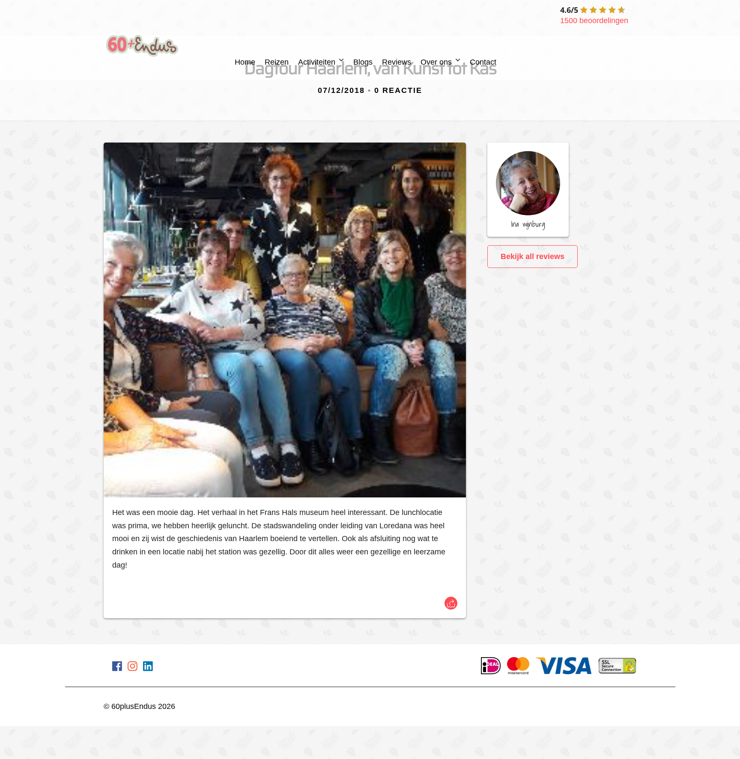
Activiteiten (316, 62)
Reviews (396, 62)
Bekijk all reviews (532, 256)
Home (245, 62)
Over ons (436, 62)
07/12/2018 (341, 90)
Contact (483, 62)
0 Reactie (398, 90)
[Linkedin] (148, 668)
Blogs (363, 62)
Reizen (277, 62)
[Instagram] (132, 668)
